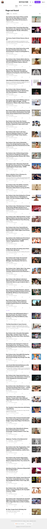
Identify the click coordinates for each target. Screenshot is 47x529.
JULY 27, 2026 (9, 379)
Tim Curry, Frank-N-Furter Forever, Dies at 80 (17, 39)
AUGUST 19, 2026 (9, 115)
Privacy (24, 520)
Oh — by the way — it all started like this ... (14, 440)
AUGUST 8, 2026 (9, 221)
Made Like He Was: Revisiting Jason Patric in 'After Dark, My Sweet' (17, 249)
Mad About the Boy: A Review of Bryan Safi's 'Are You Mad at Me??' (18, 469)
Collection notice (33, 520)
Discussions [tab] (15, 13)
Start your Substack (20, 523)
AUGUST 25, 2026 (9, 53)
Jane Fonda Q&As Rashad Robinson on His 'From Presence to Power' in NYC (17, 365)
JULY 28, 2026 (9, 359)
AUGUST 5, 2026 (9, 262)
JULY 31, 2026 (9, 318)
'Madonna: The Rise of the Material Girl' (16, 439)
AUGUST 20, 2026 (9, 104)
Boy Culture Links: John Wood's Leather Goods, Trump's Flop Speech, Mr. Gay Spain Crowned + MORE (18, 489)
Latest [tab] (8, 13)
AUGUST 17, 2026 (9, 136)
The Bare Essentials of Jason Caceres (16, 324)
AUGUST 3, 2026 (9, 283)
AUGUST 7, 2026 (9, 231)
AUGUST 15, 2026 (9, 157)
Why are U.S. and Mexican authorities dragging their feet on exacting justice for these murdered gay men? (18, 82)
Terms (28, 520)
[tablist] (12, 14)
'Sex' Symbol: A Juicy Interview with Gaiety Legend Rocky (18, 408)
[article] (23, 20)
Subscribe (37, 2)
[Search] (30, 2)
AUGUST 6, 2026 (9, 242)
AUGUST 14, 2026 (9, 168)
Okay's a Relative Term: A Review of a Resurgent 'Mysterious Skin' (16, 175)
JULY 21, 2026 (9, 451)
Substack (18, 526)
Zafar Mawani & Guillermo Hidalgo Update (17, 80)
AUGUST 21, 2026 (9, 93)
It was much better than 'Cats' (12, 471)
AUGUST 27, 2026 (9, 21)
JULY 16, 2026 (9, 503)
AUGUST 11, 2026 (9, 199)
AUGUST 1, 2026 (9, 304)
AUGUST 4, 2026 (9, 273)
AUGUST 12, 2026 (9, 189)
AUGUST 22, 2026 (9, 74)
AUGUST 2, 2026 (9, 294)
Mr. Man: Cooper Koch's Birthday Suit (16, 509)
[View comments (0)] (15, 24)
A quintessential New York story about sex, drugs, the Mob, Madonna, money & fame (17, 411)
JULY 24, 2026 (9, 422)
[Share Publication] (33, 2)
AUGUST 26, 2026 (9, 32)
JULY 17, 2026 (9, 492)
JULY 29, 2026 (9, 348)
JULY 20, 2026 (9, 462)
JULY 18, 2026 (9, 482)
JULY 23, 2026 (9, 433)
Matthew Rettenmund (14, 22)
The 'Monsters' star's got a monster (13, 511)
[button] (16, 5)
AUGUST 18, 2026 (9, 125)
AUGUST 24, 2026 (9, 63)
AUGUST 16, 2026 (9, 147)
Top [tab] (11, 13)
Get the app (29, 523)
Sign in (43, 2)
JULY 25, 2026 (9, 390)
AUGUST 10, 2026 (9, 210)
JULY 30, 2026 (9, 337)
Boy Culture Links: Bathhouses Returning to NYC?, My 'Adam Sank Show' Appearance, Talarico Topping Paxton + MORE (18, 239)
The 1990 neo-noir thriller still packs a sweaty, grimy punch (17, 251)
